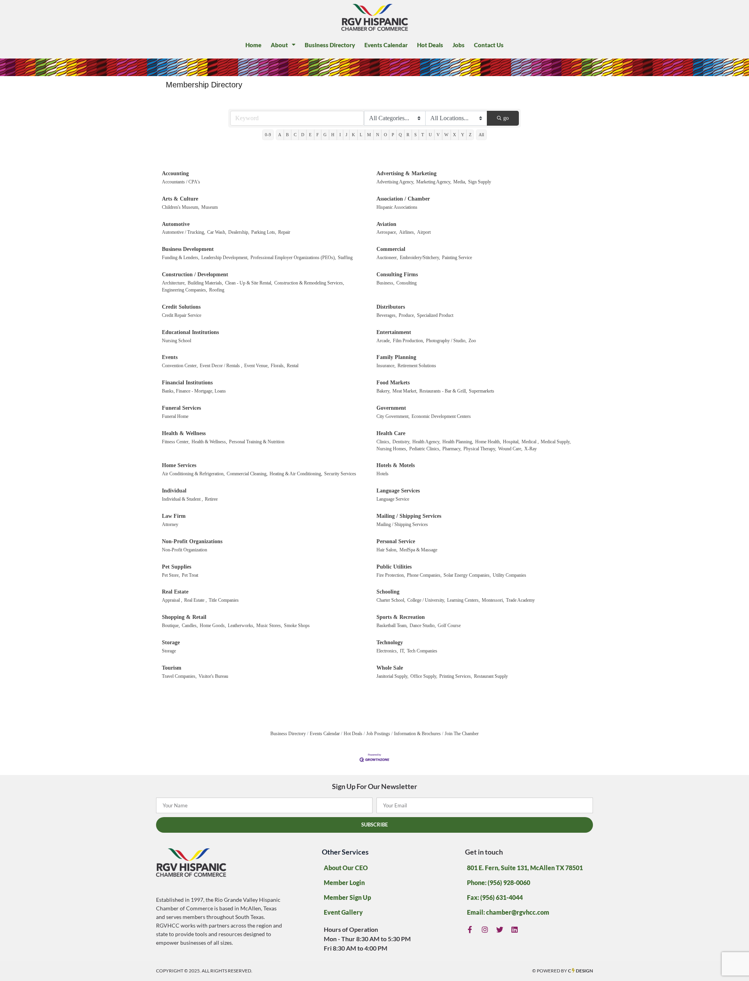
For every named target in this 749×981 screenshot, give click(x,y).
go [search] (506, 118)
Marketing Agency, (433, 182)
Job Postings (378, 733)
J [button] (346, 134)
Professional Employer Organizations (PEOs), (293, 257)
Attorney (170, 524)
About (279, 44)
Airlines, (407, 232)
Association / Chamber (403, 199)
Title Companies (224, 600)
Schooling (387, 592)
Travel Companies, (179, 676)
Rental (292, 365)
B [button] (287, 134)
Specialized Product (435, 315)
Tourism (171, 668)
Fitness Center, (176, 441)
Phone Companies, (424, 575)
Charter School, (390, 600)
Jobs (459, 44)
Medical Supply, (556, 441)
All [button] (481, 134)
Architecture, (174, 283)
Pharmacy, (451, 448)
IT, (402, 651)
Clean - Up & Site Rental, (248, 283)
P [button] (393, 134)
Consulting (406, 283)
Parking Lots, (263, 232)
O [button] (385, 134)
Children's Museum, (180, 207)
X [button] (454, 134)
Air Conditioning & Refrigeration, (193, 473)
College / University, (426, 600)
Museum (209, 207)
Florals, (278, 365)
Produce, (407, 315)
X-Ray (530, 448)
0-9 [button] (268, 134)
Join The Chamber (462, 733)
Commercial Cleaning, (247, 473)
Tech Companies (422, 651)
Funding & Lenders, (180, 257)
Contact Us (489, 44)
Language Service (392, 499)
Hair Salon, (387, 550)
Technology (389, 642)
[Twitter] (500, 930)
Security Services (340, 473)
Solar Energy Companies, (467, 575)
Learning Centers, (463, 600)
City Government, (393, 416)
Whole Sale (389, 668)
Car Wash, (216, 232)
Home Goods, (213, 625)
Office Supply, (423, 676)
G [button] (325, 134)
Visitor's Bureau (213, 676)
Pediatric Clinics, (424, 448)
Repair (284, 232)
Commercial (390, 249)
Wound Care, (510, 448)
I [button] (340, 134)
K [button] (353, 134)
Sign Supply (479, 182)
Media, (459, 182)
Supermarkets (481, 391)
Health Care (390, 433)
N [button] (377, 134)
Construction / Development (195, 274)
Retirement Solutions (417, 365)
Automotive (176, 224)
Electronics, (387, 651)
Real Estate (175, 592)
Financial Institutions (187, 383)
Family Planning (396, 357)
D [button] (302, 134)
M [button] (369, 134)
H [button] (332, 134)
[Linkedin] (515, 930)
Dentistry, (401, 441)
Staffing (345, 257)
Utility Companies (509, 575)
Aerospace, (386, 232)
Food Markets (393, 383)
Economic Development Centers (441, 416)
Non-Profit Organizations (192, 541)
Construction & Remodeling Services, (309, 283)
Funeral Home (175, 416)
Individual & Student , (182, 499)
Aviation (386, 224)
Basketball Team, (392, 625)
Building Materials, (205, 283)
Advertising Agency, (395, 182)
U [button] (430, 134)
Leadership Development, (224, 257)
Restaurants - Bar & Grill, (443, 391)
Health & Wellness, (209, 441)
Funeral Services (181, 408)
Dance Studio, (423, 625)
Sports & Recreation (400, 617)
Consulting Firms (397, 274)
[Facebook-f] (470, 930)
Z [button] (470, 134)
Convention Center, (180, 365)
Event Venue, (256, 365)
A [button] (279, 134)
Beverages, (386, 315)
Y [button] (462, 134)
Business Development (188, 249)
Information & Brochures (417, 733)
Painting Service (457, 257)
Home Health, (488, 441)
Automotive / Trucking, (183, 232)
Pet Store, (171, 575)
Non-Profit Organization (184, 550)
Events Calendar (386, 44)
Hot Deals (430, 44)
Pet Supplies (176, 567)
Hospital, (511, 441)
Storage (171, 642)
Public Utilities (394, 567)
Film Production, (408, 340)
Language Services (398, 491)
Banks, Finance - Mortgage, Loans (194, 391)
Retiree (211, 499)
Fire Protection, (390, 575)
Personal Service (395, 541)
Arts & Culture (180, 199)
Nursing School (176, 340)
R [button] (407, 134)
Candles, (190, 625)
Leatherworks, (241, 625)
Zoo (472, 340)
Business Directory (330, 44)
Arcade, (383, 340)
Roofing (216, 290)
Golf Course (449, 625)
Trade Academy (520, 600)
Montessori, (493, 600)
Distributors (390, 307)
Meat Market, (404, 391)
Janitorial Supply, (392, 676)
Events (169, 357)
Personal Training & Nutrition (256, 441)
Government (391, 408)
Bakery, (383, 391)
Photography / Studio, (446, 340)
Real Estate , (195, 600)
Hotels (382, 473)
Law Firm (174, 516)
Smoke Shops (297, 625)
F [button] (317, 134)
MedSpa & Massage (418, 550)
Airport (424, 232)
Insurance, (386, 365)
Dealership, (238, 232)
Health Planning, (457, 441)
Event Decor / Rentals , (221, 365)
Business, (385, 283)
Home (253, 44)
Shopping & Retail (184, 617)
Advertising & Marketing (406, 173)
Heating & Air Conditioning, (296, 473)
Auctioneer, (387, 257)
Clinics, (383, 441)
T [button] (422, 134)
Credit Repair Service (181, 315)
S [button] (415, 134)
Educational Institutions (190, 332)
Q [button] (400, 134)
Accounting (175, 173)
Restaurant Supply (491, 676)
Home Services (179, 465)
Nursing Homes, (391, 448)
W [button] (446, 134)
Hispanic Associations (396, 207)
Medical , (530, 441)
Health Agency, (426, 441)
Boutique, (171, 625)
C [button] (295, 134)
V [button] (438, 134)
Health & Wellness (184, 433)
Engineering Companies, (184, 290)
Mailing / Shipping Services (408, 516)
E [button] (310, 134)
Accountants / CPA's (181, 182)
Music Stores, (269, 625)
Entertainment (393, 332)
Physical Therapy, (479, 448)
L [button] (361, 134)
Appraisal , (172, 600)
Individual (174, 491)
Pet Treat (190, 575)
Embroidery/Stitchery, (420, 257)
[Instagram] (485, 930)
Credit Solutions (181, 307)
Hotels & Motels (395, 465)
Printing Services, (455, 676)
